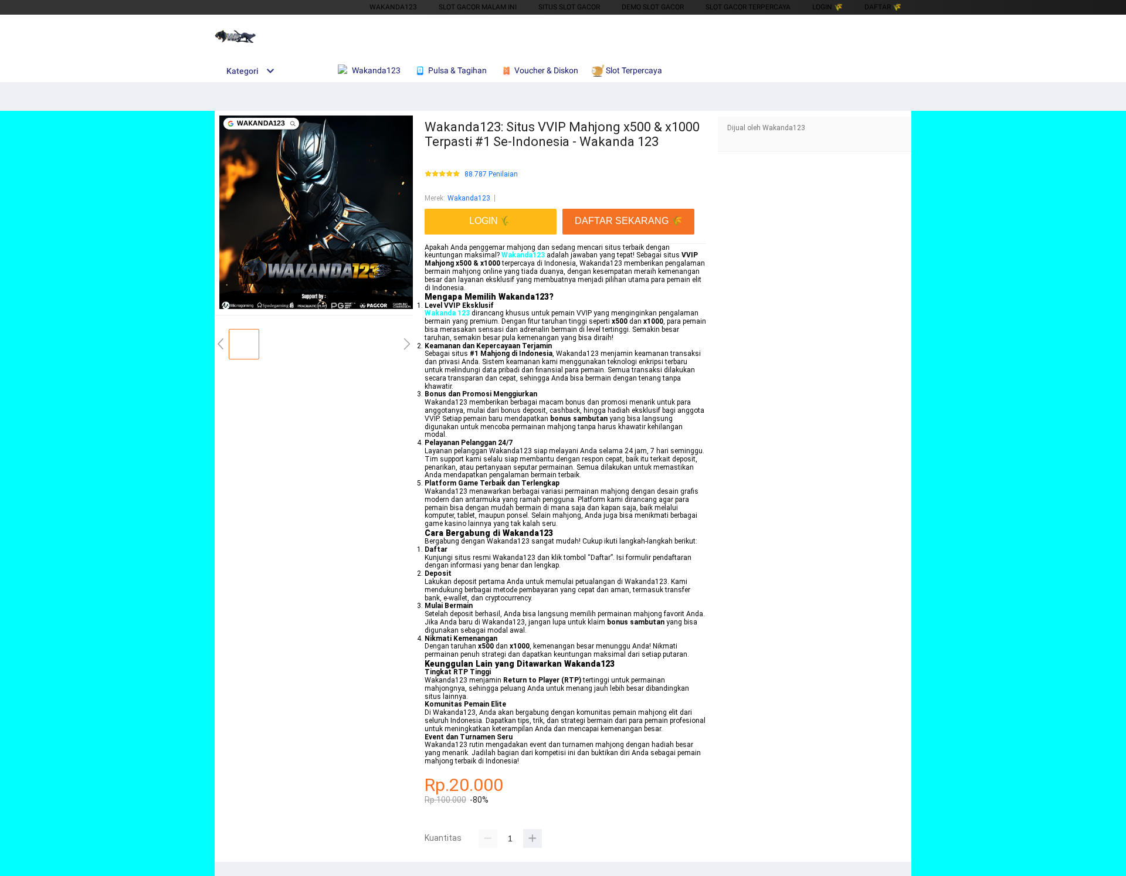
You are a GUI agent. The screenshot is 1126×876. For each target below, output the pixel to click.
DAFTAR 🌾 (882, 7)
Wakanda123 (468, 198)
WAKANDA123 (393, 7)
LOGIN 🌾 (827, 7)
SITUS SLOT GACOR (569, 7)
